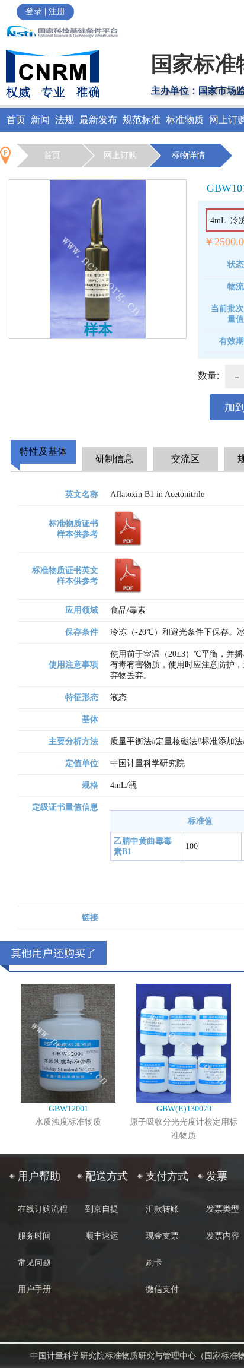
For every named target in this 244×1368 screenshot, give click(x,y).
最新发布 (98, 120)
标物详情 (188, 155)
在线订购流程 (43, 1209)
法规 (64, 120)
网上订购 (120, 155)
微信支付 (162, 1289)
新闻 (40, 120)
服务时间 (34, 1235)
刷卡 (154, 1262)
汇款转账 (162, 1209)
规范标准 (141, 120)
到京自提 (101, 1209)
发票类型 (222, 1209)
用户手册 (34, 1289)
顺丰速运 (101, 1235)
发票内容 (222, 1235)
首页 (16, 120)
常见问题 (34, 1262)
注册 (57, 11)
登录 (33, 11)
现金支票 (162, 1235)
